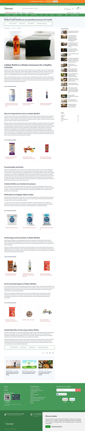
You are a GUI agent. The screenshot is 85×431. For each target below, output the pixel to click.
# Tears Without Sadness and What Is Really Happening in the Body (73, 75)
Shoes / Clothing (75, 14)
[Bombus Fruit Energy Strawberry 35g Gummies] (47, 265)
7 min (17, 370)
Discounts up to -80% (10, 12)
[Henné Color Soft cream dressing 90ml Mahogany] (47, 148)
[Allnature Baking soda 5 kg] (12, 219)
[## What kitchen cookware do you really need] (64, 65)
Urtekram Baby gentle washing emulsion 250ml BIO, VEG (28, 275)
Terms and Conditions (34, 394)
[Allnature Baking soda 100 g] (29, 219)
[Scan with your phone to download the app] (7, 397)
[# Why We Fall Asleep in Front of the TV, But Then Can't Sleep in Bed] (64, 50)
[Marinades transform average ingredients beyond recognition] (64, 105)
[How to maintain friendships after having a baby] (64, 96)
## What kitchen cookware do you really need (72, 65)
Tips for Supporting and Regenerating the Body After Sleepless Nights (72, 70)
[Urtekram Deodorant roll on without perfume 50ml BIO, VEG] (12, 94)
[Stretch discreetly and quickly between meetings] (64, 84)
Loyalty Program (33, 391)
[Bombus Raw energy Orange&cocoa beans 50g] (29, 148)
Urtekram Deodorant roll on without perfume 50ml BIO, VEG (11, 105)
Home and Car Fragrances (42, 23)
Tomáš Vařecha (9, 370)
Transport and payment (35, 389)
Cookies (31, 403)
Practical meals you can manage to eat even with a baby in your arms (73, 80)
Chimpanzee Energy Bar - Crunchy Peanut (29, 104)
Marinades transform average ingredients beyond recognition (72, 105)
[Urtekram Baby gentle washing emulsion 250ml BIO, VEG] (29, 265)
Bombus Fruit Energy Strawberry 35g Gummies (46, 274)
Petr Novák (40, 370)
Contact (78, 12)
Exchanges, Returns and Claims (36, 390)
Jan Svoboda (7, 28)
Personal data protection (35, 400)
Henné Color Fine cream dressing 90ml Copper (10, 274)
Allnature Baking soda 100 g (29, 227)
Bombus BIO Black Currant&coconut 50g (45, 320)
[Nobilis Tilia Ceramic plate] (29, 311)
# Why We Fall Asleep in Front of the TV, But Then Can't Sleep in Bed (73, 50)
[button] (16, 395)
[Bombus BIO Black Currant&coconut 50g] (47, 311)
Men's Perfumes (22, 23)
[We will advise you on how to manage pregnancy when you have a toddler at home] (64, 44)
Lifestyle (14, 18)
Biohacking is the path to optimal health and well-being (12, 373)
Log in (78, 390)
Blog (19, 12)
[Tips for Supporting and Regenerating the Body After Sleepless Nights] (64, 70)
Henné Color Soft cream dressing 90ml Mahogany (46, 157)
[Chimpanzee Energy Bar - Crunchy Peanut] (29, 94)
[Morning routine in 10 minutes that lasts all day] (64, 101)
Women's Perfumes (13, 23)
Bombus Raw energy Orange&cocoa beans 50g (29, 157)
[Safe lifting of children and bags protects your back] (64, 32)
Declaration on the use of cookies (37, 398)
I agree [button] (47, 426)
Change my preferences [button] (57, 426)
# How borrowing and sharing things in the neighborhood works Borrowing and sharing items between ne (72, 38)
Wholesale (31, 12)
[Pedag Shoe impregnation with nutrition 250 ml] (47, 94)
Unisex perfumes (31, 23)
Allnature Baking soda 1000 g (46, 228)
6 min (14, 28)
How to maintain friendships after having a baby (73, 96)
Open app (55, 1)
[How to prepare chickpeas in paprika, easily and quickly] (45, 364)
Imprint (31, 401)
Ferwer (6, 18)
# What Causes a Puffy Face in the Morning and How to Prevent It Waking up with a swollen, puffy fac (73, 90)
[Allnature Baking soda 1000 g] (47, 219)
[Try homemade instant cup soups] (64, 55)
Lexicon (24, 12)
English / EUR (62, 394)
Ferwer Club (71, 12)
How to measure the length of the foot (37, 397)
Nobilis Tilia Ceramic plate (29, 319)
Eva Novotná (24, 370)
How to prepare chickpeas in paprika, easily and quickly (45, 373)
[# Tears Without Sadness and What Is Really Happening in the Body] (64, 75)
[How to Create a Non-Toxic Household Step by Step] (29, 364)
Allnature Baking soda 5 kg (11, 227)
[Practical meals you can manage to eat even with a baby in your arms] (64, 80)
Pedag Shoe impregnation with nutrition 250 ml (46, 104)
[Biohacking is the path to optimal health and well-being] (13, 364)
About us (6, 389)
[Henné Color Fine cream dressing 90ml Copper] (12, 265)
